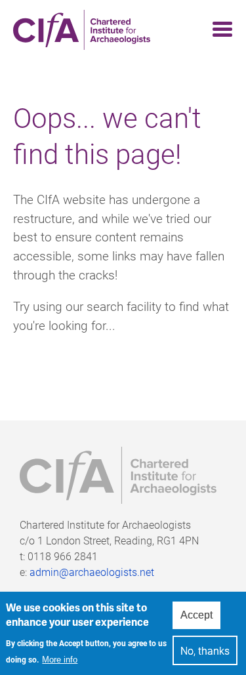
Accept (196, 615)
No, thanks (205, 650)
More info (59, 660)
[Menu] (218, 29)
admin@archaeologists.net (92, 572)
